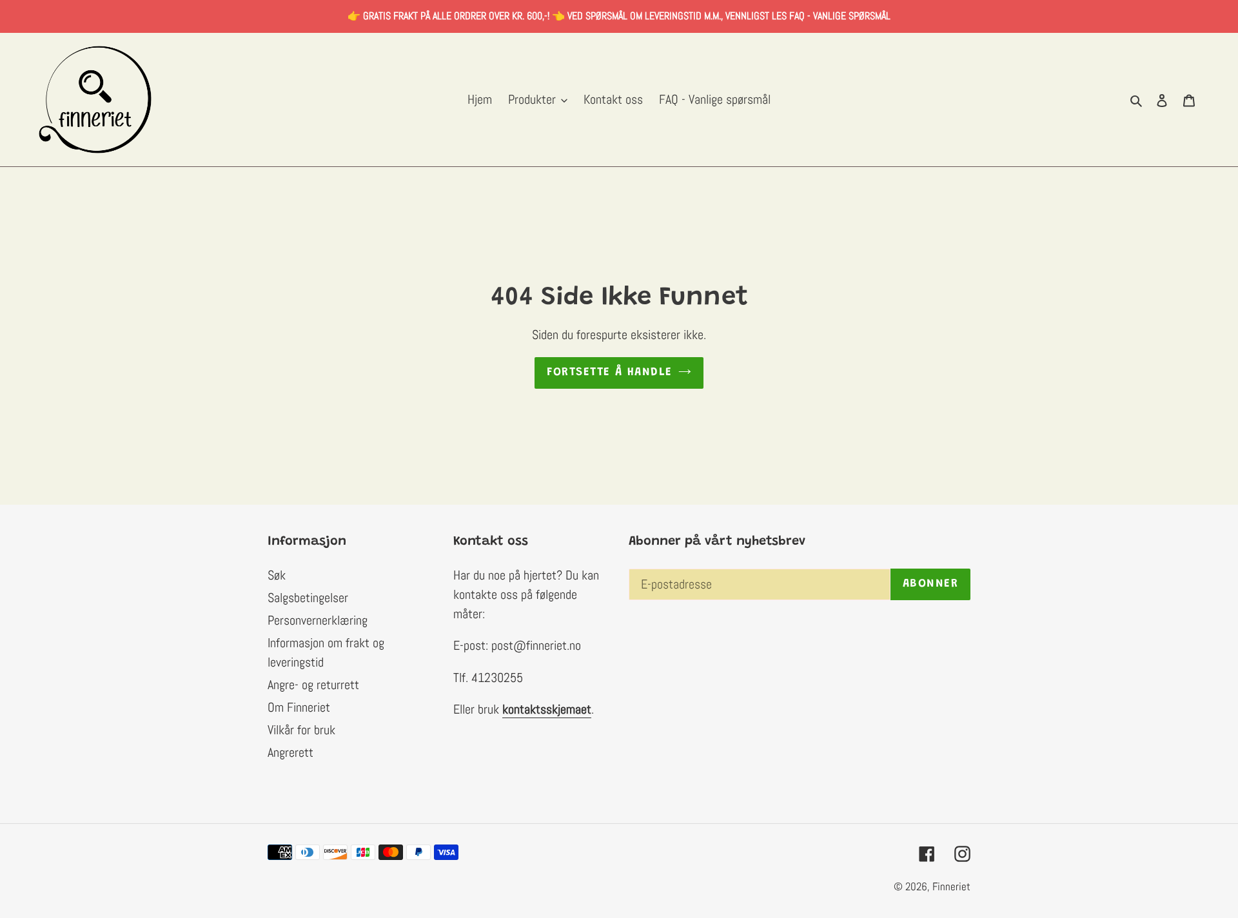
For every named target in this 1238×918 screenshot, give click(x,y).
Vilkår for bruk (301, 729)
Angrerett (290, 752)
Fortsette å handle (610, 372)
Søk (277, 575)
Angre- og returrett (313, 684)
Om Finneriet (299, 707)
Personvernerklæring (318, 620)
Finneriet (951, 886)
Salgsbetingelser (308, 597)
